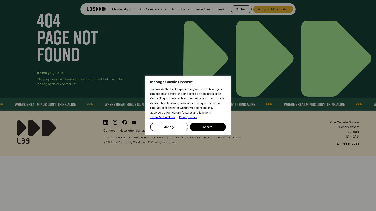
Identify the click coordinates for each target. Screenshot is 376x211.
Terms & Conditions (162, 117)
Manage (169, 127)
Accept (207, 127)
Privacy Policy (188, 117)
